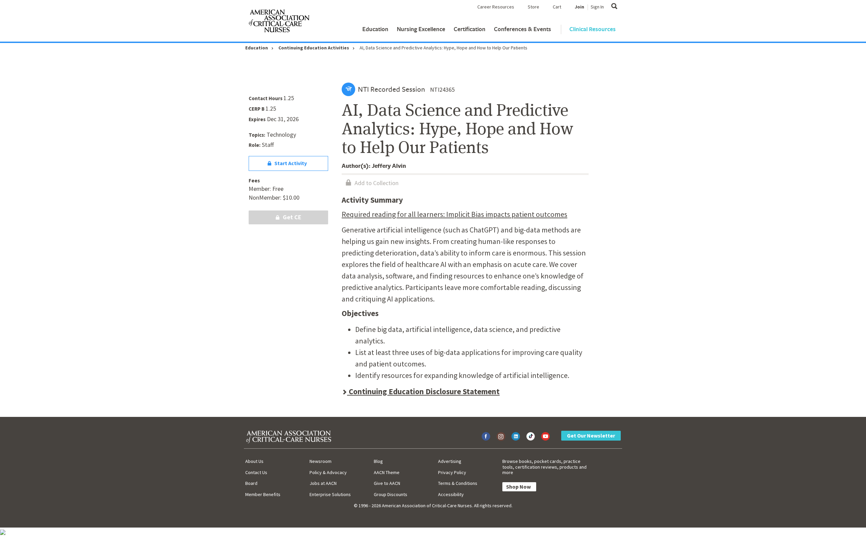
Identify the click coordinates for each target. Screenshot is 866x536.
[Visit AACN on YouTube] (545, 436)
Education (375, 29)
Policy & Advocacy (328, 472)
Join (579, 6)
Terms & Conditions (457, 483)
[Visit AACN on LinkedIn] (515, 436)
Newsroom (321, 461)
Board (251, 483)
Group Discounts (390, 494)
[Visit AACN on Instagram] (501, 436)
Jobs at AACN (323, 483)
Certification (469, 29)
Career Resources (495, 6)
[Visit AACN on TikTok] (530, 436)
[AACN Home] (279, 22)
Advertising (449, 461)
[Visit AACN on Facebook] (486, 436)
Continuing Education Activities (313, 48)
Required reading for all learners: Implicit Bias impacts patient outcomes (454, 214)
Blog (378, 461)
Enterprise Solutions (330, 494)
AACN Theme (387, 472)
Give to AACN (387, 483)
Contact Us (256, 472)
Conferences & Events (522, 29)
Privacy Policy (452, 472)
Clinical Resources (592, 29)
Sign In (597, 6)
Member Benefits (262, 494)
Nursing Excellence (421, 29)
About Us (254, 461)
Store (533, 6)
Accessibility (451, 494)
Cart (557, 6)
